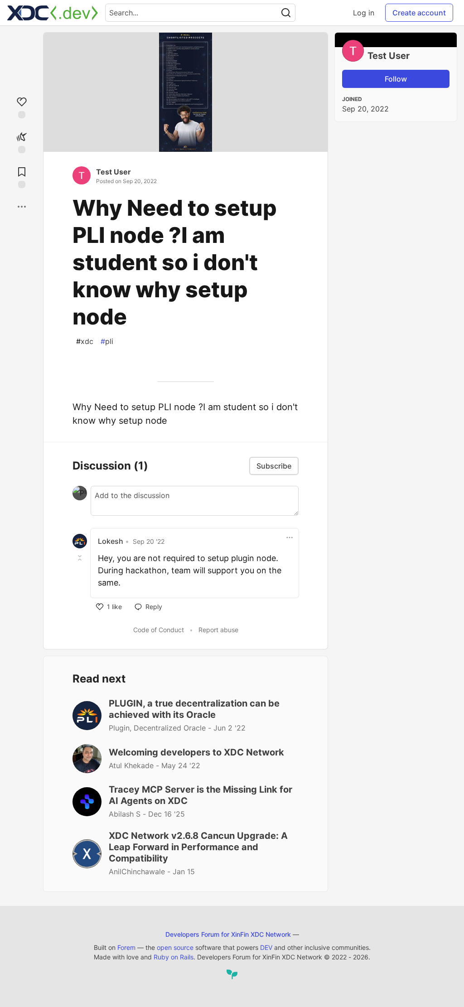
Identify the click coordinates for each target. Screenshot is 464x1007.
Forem (126, 947)
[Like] (21, 107)
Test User (113, 171)
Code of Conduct (158, 630)
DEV (266, 947)
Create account (419, 12)
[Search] (286, 12)
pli (107, 341)
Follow (396, 78)
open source (175, 947)
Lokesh (110, 541)
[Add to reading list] (21, 176)
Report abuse (218, 630)
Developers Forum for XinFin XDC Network (228, 934)
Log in (363, 12)
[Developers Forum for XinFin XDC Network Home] (52, 13)
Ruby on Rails (173, 957)
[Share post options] (22, 207)
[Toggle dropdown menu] (289, 537)
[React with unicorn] (21, 141)
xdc (84, 341)
